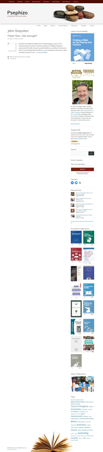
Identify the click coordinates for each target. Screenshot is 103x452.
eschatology (74, 411)
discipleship (76, 409)
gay (87, 411)
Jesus (74, 421)
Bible (82, 399)
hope (90, 416)
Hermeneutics (77, 416)
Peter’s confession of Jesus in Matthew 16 (83, 199)
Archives (75, 1)
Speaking (83, 25)
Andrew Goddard (75, 400)
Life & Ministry (56, 1)
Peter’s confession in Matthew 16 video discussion (84, 204)
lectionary (81, 424)
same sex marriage (80, 435)
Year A (88, 438)
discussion (84, 409)
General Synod (74, 414)
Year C (76, 440)
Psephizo (17, 12)
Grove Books (74, 116)
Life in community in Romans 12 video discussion (84, 193)
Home (38, 25)
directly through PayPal (80, 138)
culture (91, 406)
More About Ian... (75, 124)
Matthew (81, 427)
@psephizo (87, 120)
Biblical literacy (90, 402)
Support (52, 25)
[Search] (91, 153)
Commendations (63, 25)
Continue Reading (41, 52)
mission (74, 430)
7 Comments (13, 58)
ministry (87, 427)
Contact (91, 25)
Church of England (79, 406)
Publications (74, 25)
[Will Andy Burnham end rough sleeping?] (72, 216)
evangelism (82, 411)
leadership (73, 425)
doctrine (90, 409)
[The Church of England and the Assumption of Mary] (72, 211)
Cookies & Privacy (12, 449)
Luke (88, 425)
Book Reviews (66, 1)
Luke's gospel (74, 427)
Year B (72, 440)
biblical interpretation (78, 402)
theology (80, 438)
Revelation (46, 1)
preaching (83, 433)
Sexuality (19, 1)
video (84, 438)
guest (83, 414)
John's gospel (81, 421)
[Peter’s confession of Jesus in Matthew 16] (72, 200)
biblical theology (75, 404)
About (45, 25)
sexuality (74, 438)
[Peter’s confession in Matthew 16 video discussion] (72, 205)
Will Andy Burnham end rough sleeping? (84, 215)
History (86, 416)
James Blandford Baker (86, 418)
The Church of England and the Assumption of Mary (84, 210)
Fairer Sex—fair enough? (22, 35)
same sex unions (89, 436)
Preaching (11, 1)
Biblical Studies (36, 1)
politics (72, 433)
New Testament (83, 430)
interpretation (75, 418)
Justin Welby (88, 421)
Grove (78, 414)
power (76, 433)
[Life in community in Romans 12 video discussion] (72, 194)
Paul (91, 430)
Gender (27, 1)
